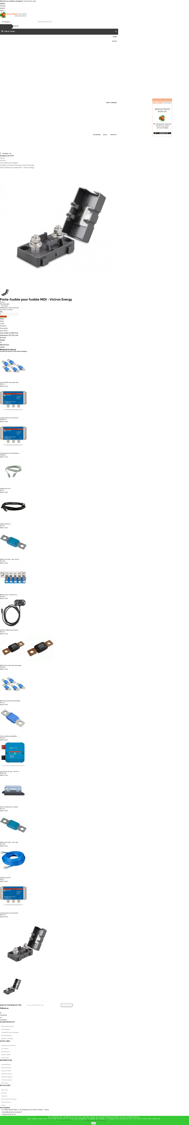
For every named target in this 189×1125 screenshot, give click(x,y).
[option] (15, 293)
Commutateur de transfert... (9, 418)
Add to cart (3, 316)
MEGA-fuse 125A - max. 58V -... (10, 842)
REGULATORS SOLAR (7, 1026)
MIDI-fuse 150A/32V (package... (10, 701)
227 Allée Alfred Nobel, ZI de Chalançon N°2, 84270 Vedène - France (25, 1110)
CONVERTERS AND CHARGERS (10, 1032)
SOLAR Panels (5, 1052)
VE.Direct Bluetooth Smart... (9, 630)
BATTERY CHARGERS (7, 1039)
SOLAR (114, 41)
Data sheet (3, 330)
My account (4, 1090)
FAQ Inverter (4, 1083)
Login (34, 1)
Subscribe (67, 1005)
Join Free (27, 1)
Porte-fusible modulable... (9, 736)
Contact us (4, 1096)
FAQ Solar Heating (6, 1080)
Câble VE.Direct (5, 524)
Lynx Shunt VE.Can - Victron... (10, 771)
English (2, 8)
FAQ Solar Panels (6, 1071)
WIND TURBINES (111, 102)
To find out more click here (94, 1120)
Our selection (5, 1049)
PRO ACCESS (5, 1058)
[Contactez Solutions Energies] (162, 135)
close (93, 1123)
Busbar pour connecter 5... (9, 594)
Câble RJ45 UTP (5, 877)
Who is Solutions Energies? (9, 1099)
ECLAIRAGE (96, 134)
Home (115, 37)
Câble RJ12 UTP (5, 488)
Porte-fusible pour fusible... (9, 807)
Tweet (2, 323)
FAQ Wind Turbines (6, 1074)
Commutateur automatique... (10, 453)
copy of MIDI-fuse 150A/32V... (10, 382)
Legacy (3, 1105)
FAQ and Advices (6, 1068)
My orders (4, 1093)
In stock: (3, 310)
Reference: (4, 308)
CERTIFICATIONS (6, 1065)
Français (3, 6)
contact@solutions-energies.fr (12, 1112)
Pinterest (3, 326)
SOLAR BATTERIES (6, 1036)
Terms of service (6, 1102)
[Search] (6, 26)
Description (4, 328)
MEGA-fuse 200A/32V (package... (11, 665)
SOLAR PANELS (5, 1029)
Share (2, 321)
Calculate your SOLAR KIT (8, 1045)
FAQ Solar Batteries (6, 1077)
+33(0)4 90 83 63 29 (9, 1114)
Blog (105, 134)
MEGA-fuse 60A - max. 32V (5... (10, 559)
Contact (113, 134)
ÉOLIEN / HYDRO (6, 1055)
